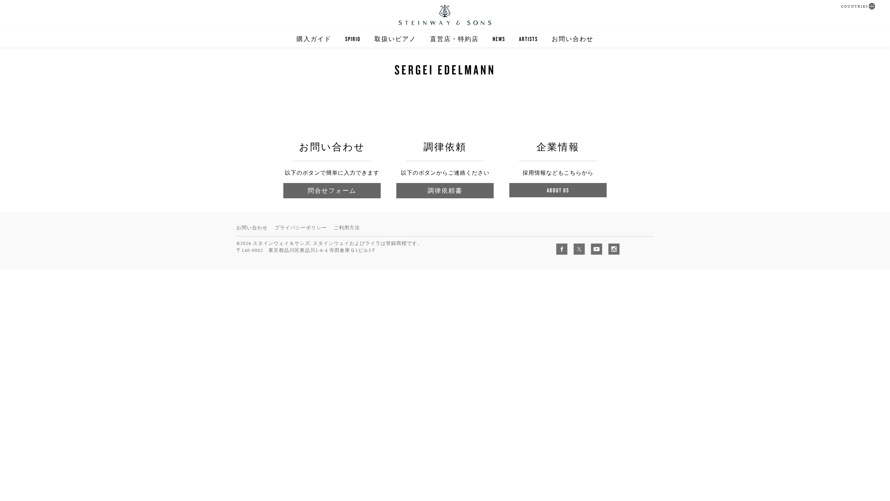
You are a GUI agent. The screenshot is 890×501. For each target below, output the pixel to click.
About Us (558, 190)
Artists (528, 38)
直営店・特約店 (454, 38)
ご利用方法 (347, 227)
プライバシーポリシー (301, 227)
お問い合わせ (572, 38)
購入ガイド (314, 38)
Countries (854, 6)
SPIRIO (353, 38)
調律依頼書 (445, 190)
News (499, 38)
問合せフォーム (332, 190)
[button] (872, 6)
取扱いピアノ (395, 38)
